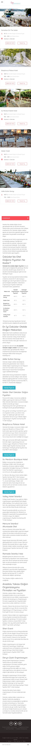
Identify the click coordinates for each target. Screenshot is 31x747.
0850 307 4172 (10, 43)
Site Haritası (17, 741)
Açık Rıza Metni (10, 729)
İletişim (10, 741)
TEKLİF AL (22, 43)
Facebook (11, 724)
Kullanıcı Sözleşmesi (21, 729)
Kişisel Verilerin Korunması (9, 727)
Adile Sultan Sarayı (14, 353)
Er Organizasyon (17, 610)
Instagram (20, 724)
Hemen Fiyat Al (9, 388)
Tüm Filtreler (6, 744)
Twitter (15, 724)
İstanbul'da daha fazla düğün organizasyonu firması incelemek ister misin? (14, 692)
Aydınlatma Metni (24, 727)
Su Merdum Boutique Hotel (6, 310)
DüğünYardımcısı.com (8, 738)
